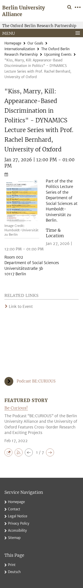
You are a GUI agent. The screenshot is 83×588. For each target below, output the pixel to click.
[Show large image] (21, 200)
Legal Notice (17, 516)
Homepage (12, 43)
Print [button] (11, 565)
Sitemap (14, 538)
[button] (9, 452)
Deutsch (14, 572)
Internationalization (19, 49)
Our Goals (35, 43)
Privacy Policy (18, 523)
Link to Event (21, 306)
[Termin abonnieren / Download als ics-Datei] (41, 174)
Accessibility (17, 530)
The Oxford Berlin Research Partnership (39, 25)
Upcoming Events (57, 54)
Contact (14, 509)
